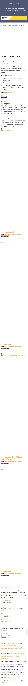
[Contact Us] (20, 18)
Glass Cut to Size (5, 655)
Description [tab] (6, 101)
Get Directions (4, 610)
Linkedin (24, 680)
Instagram (19, 680)
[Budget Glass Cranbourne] (14, 5)
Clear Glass (14, 25)
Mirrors (11, 655)
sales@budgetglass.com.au (10, 615)
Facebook (9, 680)
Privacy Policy (4, 645)
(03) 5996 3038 (19, 8)
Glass (9, 25)
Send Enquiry (4, 97)
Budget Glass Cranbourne (10, 643)
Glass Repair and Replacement (18, 653)
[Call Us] (17, 18)
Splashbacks (17, 655)
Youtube (3, 682)
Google (14, 680)
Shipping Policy (17, 648)
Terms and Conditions (13, 645)
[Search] (15, 18)
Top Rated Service (5, 600)
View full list (6, 677)
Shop (6, 25)
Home (2, 25)
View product (17, 234)
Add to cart (4, 96)
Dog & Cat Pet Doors (10, 656)
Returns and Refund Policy (7, 648)
